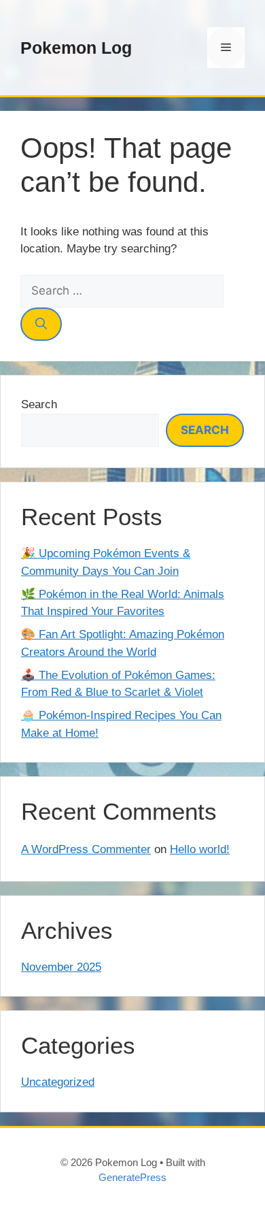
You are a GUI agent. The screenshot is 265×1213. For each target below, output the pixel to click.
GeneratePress (132, 1177)
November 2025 (61, 967)
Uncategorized (57, 1082)
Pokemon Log (76, 47)
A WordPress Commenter (86, 849)
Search (39, 404)
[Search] (41, 325)
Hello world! (200, 849)
